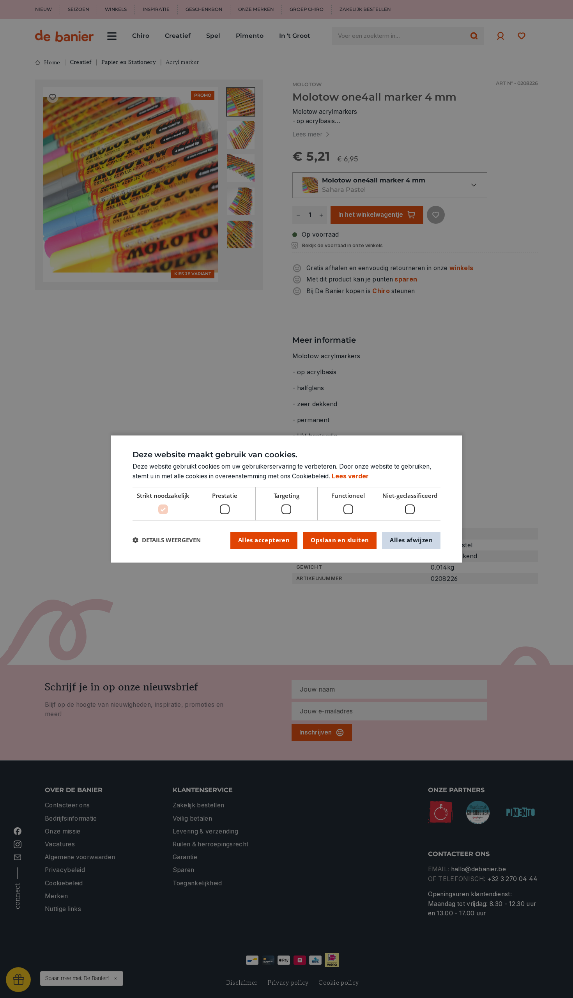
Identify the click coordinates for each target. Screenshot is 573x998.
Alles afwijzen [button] (411, 540)
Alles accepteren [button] (264, 540)
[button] (167, 540)
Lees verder (350, 476)
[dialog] (286, 499)
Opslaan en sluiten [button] (340, 540)
